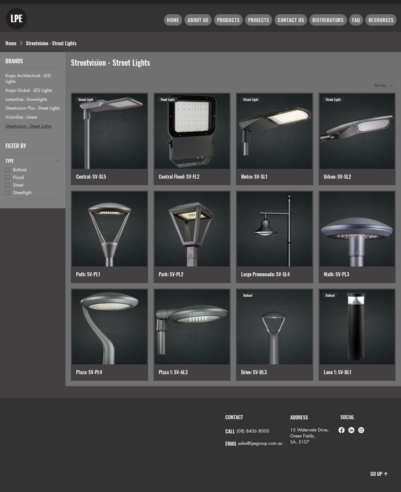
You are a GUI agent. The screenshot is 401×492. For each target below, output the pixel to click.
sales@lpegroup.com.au (260, 443)
